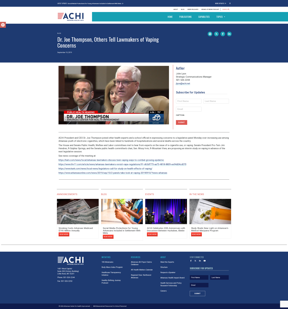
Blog (182, 9)
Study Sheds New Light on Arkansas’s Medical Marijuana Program (209, 229)
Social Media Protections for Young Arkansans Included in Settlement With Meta (95, 3)
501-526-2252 (66, 281)
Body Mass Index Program (112, 267)
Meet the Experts (167, 262)
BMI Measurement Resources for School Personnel (109, 306)
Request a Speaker (167, 272)
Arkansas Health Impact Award (172, 278)
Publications (185, 16)
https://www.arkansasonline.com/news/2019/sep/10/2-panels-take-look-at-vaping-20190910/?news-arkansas (112, 173)
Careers (163, 291)
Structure (164, 267)
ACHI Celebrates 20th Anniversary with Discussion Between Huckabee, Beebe (166, 229)
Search (225, 9)
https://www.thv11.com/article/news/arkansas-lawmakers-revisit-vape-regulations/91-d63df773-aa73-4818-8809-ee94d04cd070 (122, 164)
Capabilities (204, 16)
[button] (3, 25)
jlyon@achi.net (183, 83)
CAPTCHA (180, 115)
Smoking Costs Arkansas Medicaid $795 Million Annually (76, 229)
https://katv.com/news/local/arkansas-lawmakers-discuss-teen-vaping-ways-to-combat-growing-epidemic (111, 160)
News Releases (193, 9)
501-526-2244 (69, 277)
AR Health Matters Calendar (142, 270)
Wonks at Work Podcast (210, 9)
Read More (64, 234)
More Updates (219, 3)
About (175, 9)
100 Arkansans (107, 262)
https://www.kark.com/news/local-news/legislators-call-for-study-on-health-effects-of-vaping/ (105, 168)
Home (170, 16)
